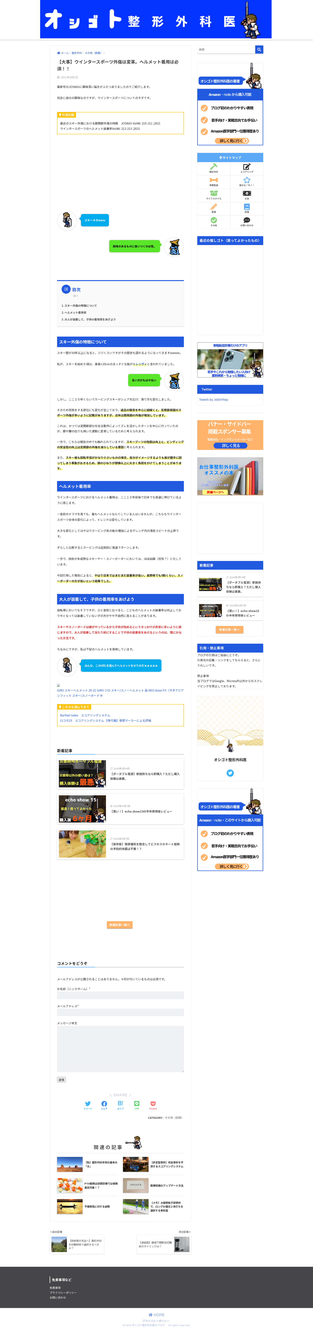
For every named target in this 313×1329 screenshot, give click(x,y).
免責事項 (55, 1288)
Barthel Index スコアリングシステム (85, 715)
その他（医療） (174, 1117)
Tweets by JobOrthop (213, 399)
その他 (213, 225)
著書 (214, 212)
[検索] (259, 49)
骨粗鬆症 (213, 185)
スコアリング (246, 171)
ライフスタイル (213, 198)
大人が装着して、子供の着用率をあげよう (90, 319)
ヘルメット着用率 (75, 312)
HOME (159, 1315)
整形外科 (213, 171)
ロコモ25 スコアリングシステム (82, 720)
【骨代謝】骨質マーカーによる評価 (128, 720)
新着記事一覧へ (120, 925)
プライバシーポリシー (63, 1292)
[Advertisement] (120, 165)
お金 (247, 198)
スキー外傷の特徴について (80, 305)
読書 (247, 212)
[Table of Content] (76, 296)
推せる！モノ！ (246, 185)
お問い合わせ (246, 225)
